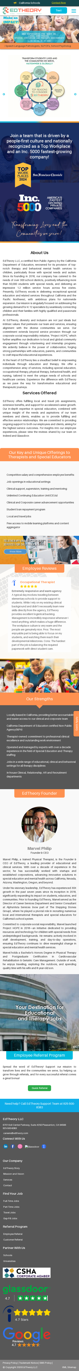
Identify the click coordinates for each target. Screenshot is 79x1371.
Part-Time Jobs (11, 1206)
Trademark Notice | (29, 1362)
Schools (7, 1255)
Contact (7, 1185)
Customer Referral (13, 1239)
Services (7, 1179)
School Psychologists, (52, 46)
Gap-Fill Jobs (10, 1218)
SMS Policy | (46, 1362)
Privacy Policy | (11, 1362)
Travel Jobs (9, 1212)
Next (75, 94)
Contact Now (59, 2)
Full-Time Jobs (11, 1201)
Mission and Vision (13, 1173)
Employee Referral (12, 1234)
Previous (4, 94)
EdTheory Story (11, 1168)
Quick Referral (39, 1088)
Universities (9, 1261)
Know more (15, 551)
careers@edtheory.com (15, 1133)
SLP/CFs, (35, 46)
